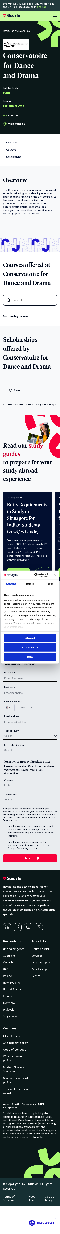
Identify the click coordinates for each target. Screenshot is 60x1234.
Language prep (41, 962)
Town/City (10, 794)
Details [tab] (30, 583)
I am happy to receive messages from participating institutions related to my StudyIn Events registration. (28, 845)
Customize (28, 647)
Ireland (7, 976)
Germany (9, 1003)
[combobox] (9, 707)
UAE (5, 969)
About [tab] (49, 583)
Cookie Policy (49, 1198)
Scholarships (39, 969)
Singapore (10, 1016)
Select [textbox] (8, 735)
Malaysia (8, 1010)
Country (9, 780)
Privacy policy (30, 1198)
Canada (8, 962)
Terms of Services (9, 1198)
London (13, 115)
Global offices (12, 1036)
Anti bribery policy (15, 1043)
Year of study (12, 730)
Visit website (16, 124)
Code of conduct (14, 1050)
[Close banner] (55, 575)
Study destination (15, 745)
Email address (12, 716)
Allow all (30, 638)
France (7, 996)
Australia (9, 956)
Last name (10, 687)
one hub (42, 7)
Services (37, 956)
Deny (30, 656)
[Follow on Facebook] (18, 927)
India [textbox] (7, 785)
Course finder (40, 949)
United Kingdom (13, 949)
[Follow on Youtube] (28, 927)
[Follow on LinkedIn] (7, 927)
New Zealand (11, 983)
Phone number (13, 701)
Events (35, 976)
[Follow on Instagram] (39, 927)
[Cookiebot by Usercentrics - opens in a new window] (35, 575)
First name (10, 672)
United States (12, 989)
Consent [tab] (11, 583)
